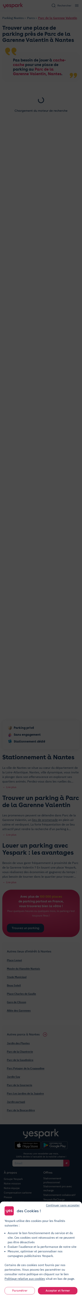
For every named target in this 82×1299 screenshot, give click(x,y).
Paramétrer (19, 1290)
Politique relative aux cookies (25, 1279)
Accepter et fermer (58, 1290)
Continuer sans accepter (63, 1205)
